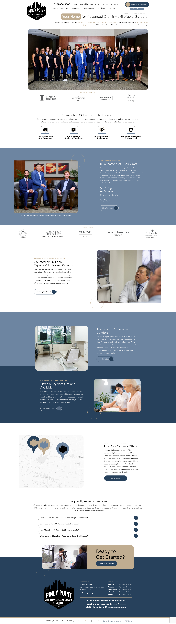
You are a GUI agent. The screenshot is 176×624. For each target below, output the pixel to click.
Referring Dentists (136, 9)
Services (75, 8)
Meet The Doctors (107, 208)
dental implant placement (106, 22)
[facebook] (82, 593)
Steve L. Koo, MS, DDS (28, 215)
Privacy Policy (97, 621)
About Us (64, 8)
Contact (112, 8)
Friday (110, 594)
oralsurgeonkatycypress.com (117, 607)
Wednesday (112, 589)
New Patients (89, 8)
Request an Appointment (138, 4)
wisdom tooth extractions (86, 22)
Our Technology (104, 359)
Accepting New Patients (44, 292)
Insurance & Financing (50, 408)
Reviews (101, 8)
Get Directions (115, 478)
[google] (87, 593)
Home (55, 8)
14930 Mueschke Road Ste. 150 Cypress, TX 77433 (96, 4)
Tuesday (111, 587)
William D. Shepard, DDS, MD (47, 215)
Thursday (111, 592)
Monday (111, 584)
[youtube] (91, 593)
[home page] (36, 11)
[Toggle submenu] (69, 8)
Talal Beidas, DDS (64, 215)
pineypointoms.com (119, 604)
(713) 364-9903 (61, 4)
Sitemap (88, 621)
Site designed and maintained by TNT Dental (117, 621)
